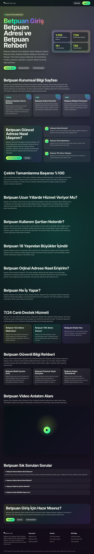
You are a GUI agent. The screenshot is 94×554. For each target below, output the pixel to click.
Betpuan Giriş (32, 536)
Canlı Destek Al (31, 519)
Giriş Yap (77, 3)
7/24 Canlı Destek (38, 68)
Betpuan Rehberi (24, 68)
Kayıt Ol (86, 3)
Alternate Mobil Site (76, 539)
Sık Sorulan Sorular (55, 539)
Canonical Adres (75, 536)
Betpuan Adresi (9, 68)
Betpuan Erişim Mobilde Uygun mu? (18, 492)
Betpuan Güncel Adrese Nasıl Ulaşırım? (20, 471)
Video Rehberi (75, 541)
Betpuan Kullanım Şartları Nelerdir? (18, 486)
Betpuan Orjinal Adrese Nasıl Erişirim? (19, 480)
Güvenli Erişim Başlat (14, 158)
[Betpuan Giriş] (10, 3)
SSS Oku (27, 158)
